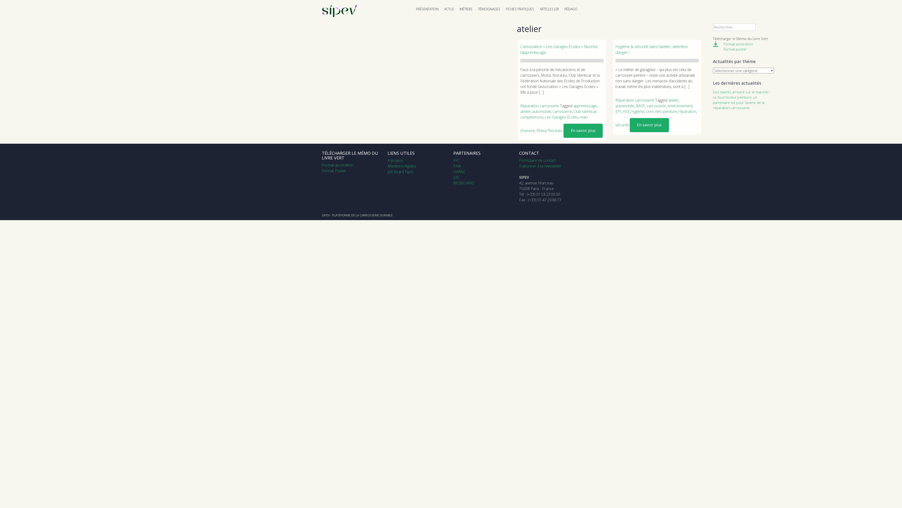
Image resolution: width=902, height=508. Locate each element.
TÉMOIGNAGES (489, 9)
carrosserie (562, 111)
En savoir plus (583, 130)
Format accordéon (738, 44)
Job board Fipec (401, 171)
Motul (541, 130)
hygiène (637, 111)
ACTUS (449, 9)
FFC (456, 160)
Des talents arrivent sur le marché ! (741, 92)
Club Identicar (585, 111)
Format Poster (334, 170)
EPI (618, 111)
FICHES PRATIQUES (520, 9)
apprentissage (585, 105)
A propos (395, 160)
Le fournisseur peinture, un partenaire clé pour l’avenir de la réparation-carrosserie (739, 102)
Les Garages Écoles (561, 117)
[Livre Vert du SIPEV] (339, 16)
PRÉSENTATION (427, 9)
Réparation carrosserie (539, 105)
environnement (680, 105)
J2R (456, 177)
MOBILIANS (463, 183)
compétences (531, 117)
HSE (626, 111)
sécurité (622, 124)
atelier (525, 111)
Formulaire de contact (537, 160)
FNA (457, 166)
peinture (670, 111)
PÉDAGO (570, 9)
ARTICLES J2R (549, 9)
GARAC (459, 171)
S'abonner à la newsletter (540, 166)
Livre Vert (653, 111)
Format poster (735, 49)
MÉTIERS (466, 9)
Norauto (555, 130)
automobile (541, 111)
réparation (687, 111)
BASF (640, 105)
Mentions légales (402, 166)
